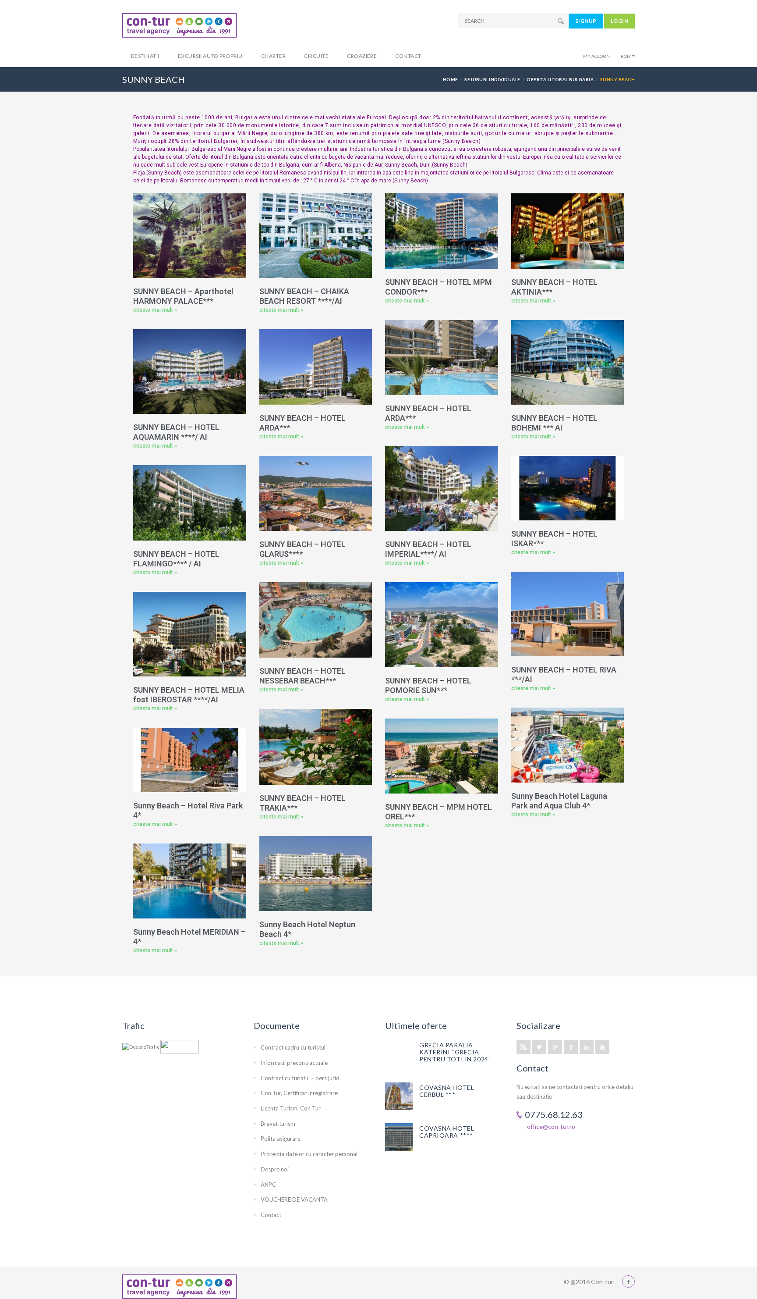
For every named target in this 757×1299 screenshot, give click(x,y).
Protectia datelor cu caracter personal (309, 1153)
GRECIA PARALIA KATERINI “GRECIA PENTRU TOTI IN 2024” (455, 1052)
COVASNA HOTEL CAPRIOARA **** (446, 1132)
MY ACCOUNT (597, 56)
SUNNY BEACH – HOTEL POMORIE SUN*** (428, 685)
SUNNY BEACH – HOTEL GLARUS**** (302, 549)
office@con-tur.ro (551, 1126)
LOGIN (619, 21)
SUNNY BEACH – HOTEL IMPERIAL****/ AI (428, 549)
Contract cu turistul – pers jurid (300, 1078)
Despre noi (275, 1169)
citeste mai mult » (155, 310)
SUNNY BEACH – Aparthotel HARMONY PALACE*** (183, 296)
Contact (408, 56)
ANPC (268, 1184)
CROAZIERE (362, 56)
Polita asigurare (281, 1138)
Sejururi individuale (492, 79)
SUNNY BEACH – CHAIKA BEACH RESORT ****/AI (304, 296)
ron (625, 56)
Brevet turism (278, 1123)
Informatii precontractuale (294, 1062)
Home (450, 79)
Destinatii (145, 56)
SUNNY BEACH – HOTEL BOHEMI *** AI (554, 422)
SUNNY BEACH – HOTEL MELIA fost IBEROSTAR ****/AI (188, 694)
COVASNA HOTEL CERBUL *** (446, 1091)
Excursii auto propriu (210, 56)
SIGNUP (586, 21)
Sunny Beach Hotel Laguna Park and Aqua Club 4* (559, 800)
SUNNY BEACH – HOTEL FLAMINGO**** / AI (176, 558)
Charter (273, 56)
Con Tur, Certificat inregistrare (299, 1092)
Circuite (316, 56)
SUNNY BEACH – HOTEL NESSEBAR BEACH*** (302, 675)
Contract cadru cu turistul (293, 1047)
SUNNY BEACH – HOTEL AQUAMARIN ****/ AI (176, 432)
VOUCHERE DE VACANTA (294, 1199)
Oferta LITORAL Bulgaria (560, 79)
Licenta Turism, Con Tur (291, 1108)
